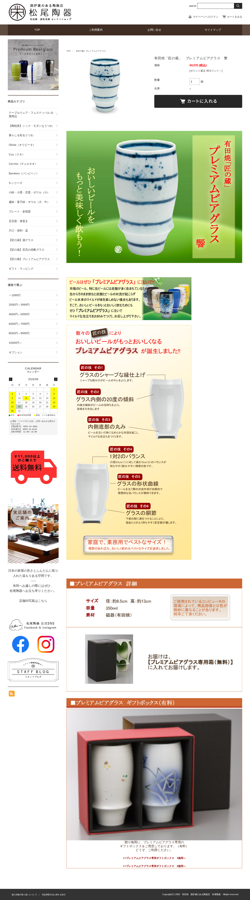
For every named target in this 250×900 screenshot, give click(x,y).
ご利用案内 (96, 29)
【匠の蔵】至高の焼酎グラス (26, 249)
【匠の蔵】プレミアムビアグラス (90, 51)
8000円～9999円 (19, 333)
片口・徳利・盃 (18, 230)
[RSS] (12, 694)
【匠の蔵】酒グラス (21, 240)
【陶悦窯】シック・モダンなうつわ (31, 125)
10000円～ (15, 342)
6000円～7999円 (19, 323)
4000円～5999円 (19, 314)
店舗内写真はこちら (33, 600)
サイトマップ (213, 29)
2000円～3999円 (19, 304)
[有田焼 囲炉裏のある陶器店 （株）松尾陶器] (41, 21)
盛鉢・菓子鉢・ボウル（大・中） (29, 202)
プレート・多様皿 (20, 211)
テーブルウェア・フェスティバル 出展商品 (31, 114)
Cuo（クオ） (17, 154)
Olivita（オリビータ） (22, 144)
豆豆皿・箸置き (18, 221)
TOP (37, 29)
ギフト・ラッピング (21, 268)
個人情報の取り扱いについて (24, 895)
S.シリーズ (15, 183)
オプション (15, 352)
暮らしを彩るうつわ (21, 135)
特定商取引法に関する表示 (53, 895)
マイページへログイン (205, 16)
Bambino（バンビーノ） (24, 173)
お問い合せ (154, 29)
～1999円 (15, 295)
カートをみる (234, 16)
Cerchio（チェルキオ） (23, 163)
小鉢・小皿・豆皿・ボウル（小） (29, 192)
